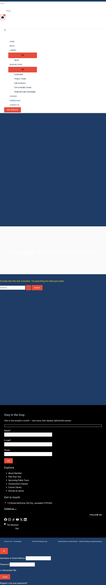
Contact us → (10, 508)
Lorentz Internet (72, 541)
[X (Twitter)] (21, 519)
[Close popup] (4, 551)
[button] (12, 109)
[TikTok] (13, 519)
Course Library (14, 487)
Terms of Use (8, 541)
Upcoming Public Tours (18, 480)
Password (4, 564)
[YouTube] (17, 519)
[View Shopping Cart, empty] (2, 17)
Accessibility (17, 541)
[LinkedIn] (25, 519)
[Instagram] (9, 519)
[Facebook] (5, 519)
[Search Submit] (28, 287)
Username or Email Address (12, 558)
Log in (2, 3)
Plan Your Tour (14, 476)
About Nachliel (15, 473)
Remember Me (9, 570)
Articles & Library (16, 490)
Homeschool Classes (18, 483)
